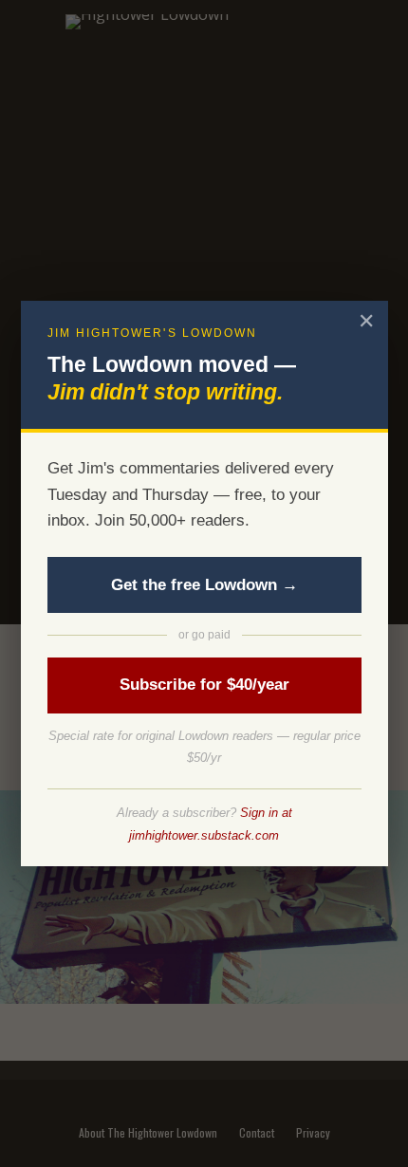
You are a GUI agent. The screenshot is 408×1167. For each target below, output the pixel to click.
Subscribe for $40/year (204, 685)
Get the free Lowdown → (204, 585)
